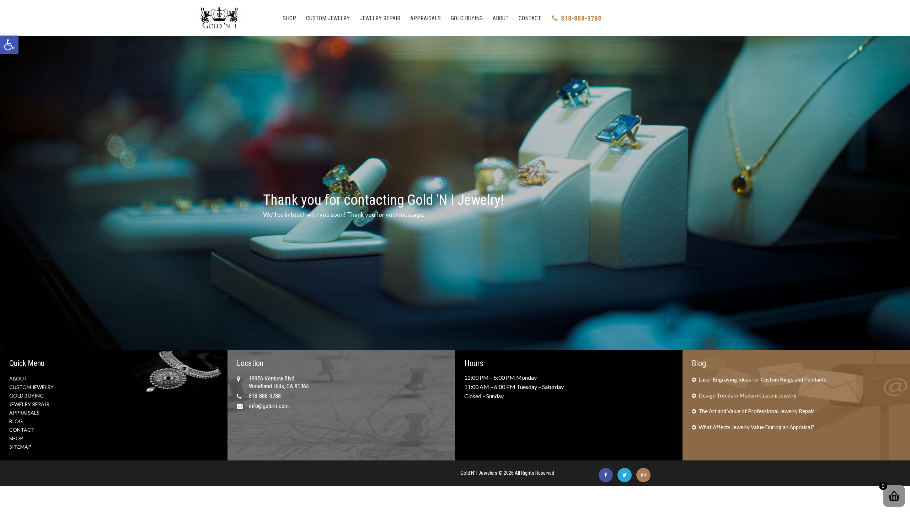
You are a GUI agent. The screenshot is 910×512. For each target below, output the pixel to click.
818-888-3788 (581, 18)
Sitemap (20, 447)
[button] (9, 45)
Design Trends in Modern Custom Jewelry (747, 395)
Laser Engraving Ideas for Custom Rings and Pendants (762, 379)
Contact (530, 18)
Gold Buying (467, 18)
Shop (289, 18)
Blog (16, 421)
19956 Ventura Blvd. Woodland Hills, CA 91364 (279, 382)
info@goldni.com (269, 405)
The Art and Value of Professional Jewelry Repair (756, 411)
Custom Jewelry (328, 18)
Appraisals (425, 18)
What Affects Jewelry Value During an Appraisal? (756, 427)
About (501, 18)
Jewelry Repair (380, 18)
